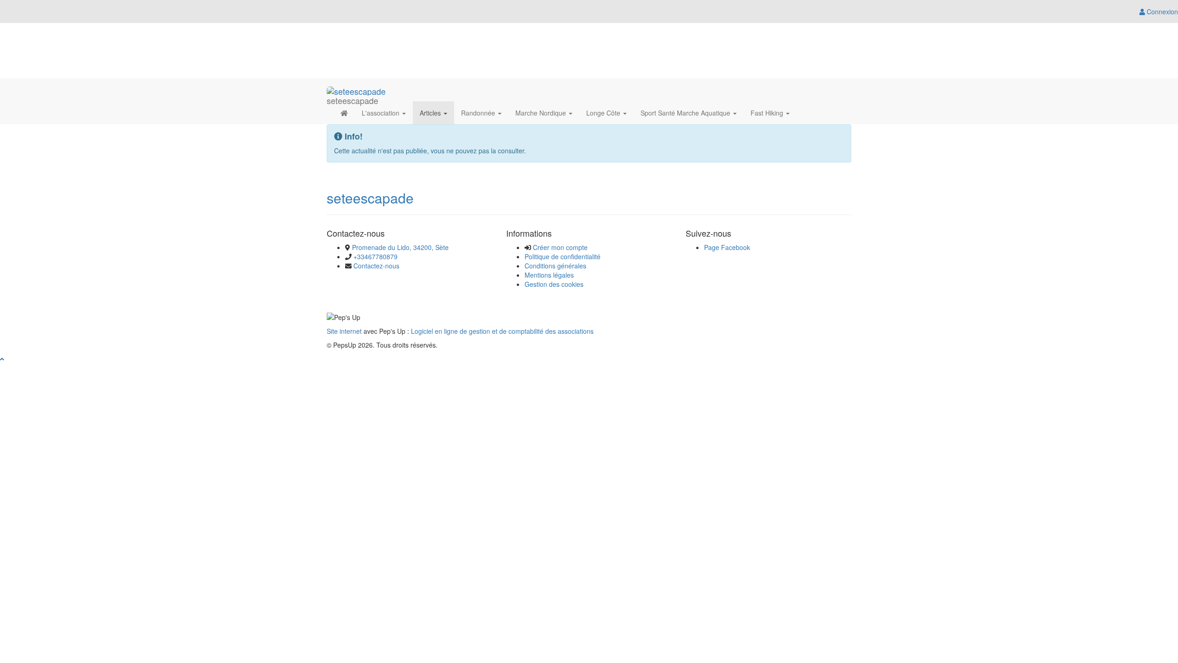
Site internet (344, 331)
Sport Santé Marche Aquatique (686, 112)
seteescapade (370, 198)
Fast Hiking (768, 112)
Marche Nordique (541, 112)
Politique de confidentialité (563, 256)
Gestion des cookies (554, 284)
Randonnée (479, 112)
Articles (431, 112)
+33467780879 (375, 256)
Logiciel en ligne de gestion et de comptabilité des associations (502, 331)
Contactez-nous (376, 265)
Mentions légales (549, 274)
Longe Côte (604, 112)
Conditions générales (555, 265)
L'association (381, 112)
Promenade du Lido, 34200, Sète (400, 247)
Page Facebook (727, 247)
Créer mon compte (560, 247)
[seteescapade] (356, 90)
